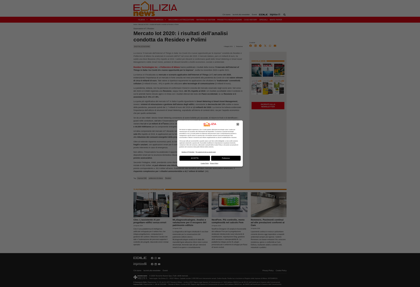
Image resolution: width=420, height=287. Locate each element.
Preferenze (226, 158)
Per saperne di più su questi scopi (206, 152)
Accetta (195, 158)
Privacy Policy (214, 163)
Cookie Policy (205, 163)
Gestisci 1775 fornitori (188, 152)
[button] (238, 124)
